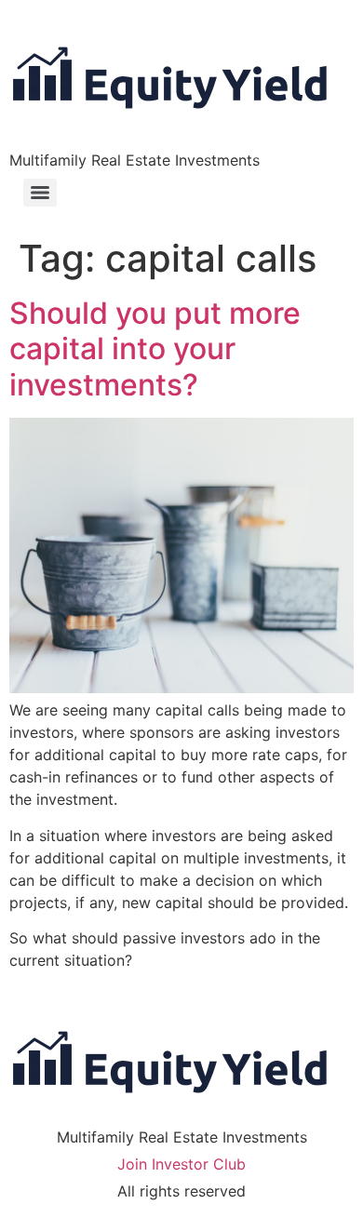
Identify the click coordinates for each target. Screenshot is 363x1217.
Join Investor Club (181, 1164)
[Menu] (40, 193)
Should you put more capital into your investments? (155, 349)
